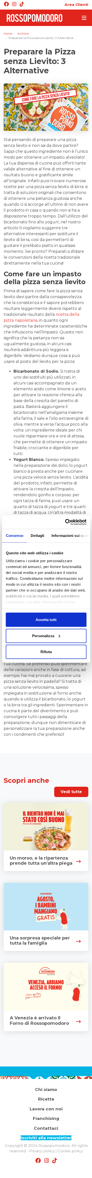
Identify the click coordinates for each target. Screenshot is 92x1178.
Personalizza (43, 635)
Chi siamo (46, 1089)
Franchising (46, 1118)
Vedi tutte (71, 791)
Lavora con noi (46, 1108)
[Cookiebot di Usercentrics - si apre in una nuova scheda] (65, 522)
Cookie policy (70, 1151)
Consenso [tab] (14, 535)
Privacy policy (41, 1151)
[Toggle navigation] (81, 17)
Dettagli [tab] (37, 535)
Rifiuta (46, 652)
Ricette (46, 1099)
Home (8, 33)
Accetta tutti (46, 620)
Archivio (23, 33)
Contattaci (46, 1128)
